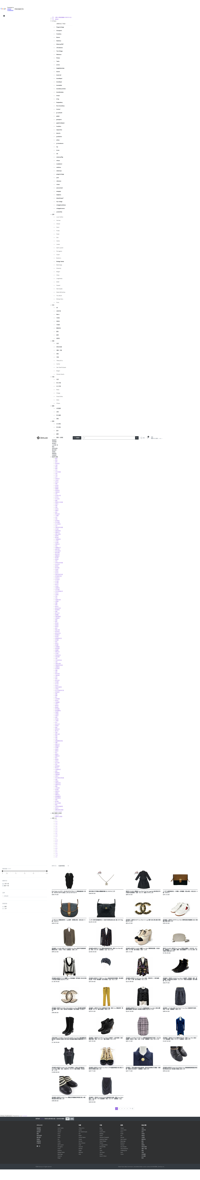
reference (58, 181)
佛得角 (56, 487)
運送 (53, 446)
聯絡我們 (54, 440)
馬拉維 (56, 789)
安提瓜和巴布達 (59, 574)
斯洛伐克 (57, 631)
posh (57, 177)
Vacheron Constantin (104, 1137)
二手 (5, 908)
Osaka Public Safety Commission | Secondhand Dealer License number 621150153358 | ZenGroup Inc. (141, 1166)
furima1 (58, 109)
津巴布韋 (57, 673)
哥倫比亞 (57, 532)
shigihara (58, 194)
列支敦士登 (58, 495)
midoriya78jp (59, 157)
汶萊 (56, 658)
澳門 (56, 462)
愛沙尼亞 (57, 613)
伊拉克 (56, 482)
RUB (56, 848)
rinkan (58, 184)
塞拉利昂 (57, 554)
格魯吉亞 (57, 651)
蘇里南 (56, 759)
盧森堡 (56, 707)
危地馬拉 (57, 520)
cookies (42, 1118)
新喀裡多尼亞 (58, 638)
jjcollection (59, 136)
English (57, 815)
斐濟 (56, 628)
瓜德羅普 (57, 647)
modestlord (59, 164)
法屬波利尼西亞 (59, 665)
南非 (56, 512)
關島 (56, 804)
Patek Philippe (103, 1141)
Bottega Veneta (60, 261)
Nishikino (58, 41)
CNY (56, 826)
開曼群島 (57, 773)
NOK (56, 841)
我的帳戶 (54, 443)
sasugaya (58, 191)
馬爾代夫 (57, 794)
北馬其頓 (57, 788)
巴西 (56, 598)
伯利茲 (56, 485)
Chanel (58, 224)
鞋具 (143, 1158)
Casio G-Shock (103, 1156)
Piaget (80, 1150)
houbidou (58, 126)
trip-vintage (59, 201)
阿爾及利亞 (58, 783)
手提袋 (58, 324)
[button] (156, 438)
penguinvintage (60, 174)
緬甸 (56, 727)
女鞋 (57, 412)
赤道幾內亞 (58, 769)
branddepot (59, 78)
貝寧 (56, 764)
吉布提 (56, 529)
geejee (57, 116)
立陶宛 (56, 720)
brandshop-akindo (61, 88)
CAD (56, 823)
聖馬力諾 (57, 734)
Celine (58, 241)
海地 (56, 677)
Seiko (57, 400)
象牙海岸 (57, 762)
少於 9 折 (6, 883)
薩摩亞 (56, 754)
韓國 (56, 786)
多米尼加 (57, 564)
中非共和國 (58, 472)
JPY (56, 820)
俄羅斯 (56, 488)
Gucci (57, 227)
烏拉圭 (56, 685)
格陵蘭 (56, 650)
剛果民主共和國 (59, 502)
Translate (24, 1116)
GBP (56, 833)
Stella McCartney (60, 292)
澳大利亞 (57, 680)
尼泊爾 (56, 583)
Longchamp (59, 278)
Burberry (58, 258)
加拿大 (56, 504)
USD (56, 857)
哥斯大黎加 (58, 534)
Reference (58, 54)
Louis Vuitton (59, 217)
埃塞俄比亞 (58, 547)
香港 (56, 460)
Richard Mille (102, 1146)
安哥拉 (56, 571)
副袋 (57, 335)
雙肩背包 (58, 328)
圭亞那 (56, 542)
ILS (56, 838)
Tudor (101, 1150)
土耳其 (56, 541)
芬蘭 (56, 739)
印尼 (56, 517)
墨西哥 (56, 559)
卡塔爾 (56, 515)
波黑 (56, 672)
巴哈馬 (56, 586)
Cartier (58, 364)
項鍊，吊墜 (59, 350)
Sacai (122, 1152)
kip (57, 147)
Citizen (58, 403)
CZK (56, 828)
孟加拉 (56, 569)
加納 (56, 505)
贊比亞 (56, 767)
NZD (56, 843)
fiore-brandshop (60, 106)
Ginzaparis (59, 30)
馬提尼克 (57, 791)
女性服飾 (58, 408)
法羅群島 (57, 667)
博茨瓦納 (57, 514)
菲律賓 (56, 747)
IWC (101, 1148)
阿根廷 (56, 781)
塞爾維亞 (57, 556)
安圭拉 (56, 573)
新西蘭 (56, 640)
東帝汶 (56, 643)
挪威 (56, 620)
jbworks (58, 133)
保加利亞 (57, 490)
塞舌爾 (56, 557)
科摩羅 (56, 714)
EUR (56, 831)
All (57, 307)
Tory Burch (59, 295)
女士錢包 (58, 424)
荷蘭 (56, 742)
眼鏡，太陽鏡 (59, 437)
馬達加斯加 (58, 798)
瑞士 (56, 697)
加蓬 (56, 507)
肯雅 (56, 737)
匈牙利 (56, 509)
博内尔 (56, 808)
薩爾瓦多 (57, 756)
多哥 (56, 561)
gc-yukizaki (59, 112)
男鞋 (57, 418)
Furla (57, 302)
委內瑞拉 (57, 567)
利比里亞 (57, 499)
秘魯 (56, 717)
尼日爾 (56, 581)
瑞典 (56, 695)
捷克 (56, 621)
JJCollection (59, 47)
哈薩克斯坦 (58, 531)
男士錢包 (58, 427)
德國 (56, 611)
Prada (58, 230)
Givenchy (58, 268)
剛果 (56, 500)
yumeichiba (59, 212)
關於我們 (54, 450)
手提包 (58, 318)
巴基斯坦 (57, 588)
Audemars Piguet (103, 1139)
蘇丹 (56, 757)
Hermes (58, 220)
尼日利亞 (57, 579)
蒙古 (56, 752)
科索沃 (56, 715)
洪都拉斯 (57, 675)
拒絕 (72, 1118)
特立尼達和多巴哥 (59, 690)
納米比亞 (57, 724)
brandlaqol (59, 82)
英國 (56, 736)
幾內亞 (56, 606)
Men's (57, 314)
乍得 (56, 475)
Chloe (57, 275)
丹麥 (56, 473)
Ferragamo (59, 251)
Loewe (58, 244)
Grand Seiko (59, 396)
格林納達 (57, 648)
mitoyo (58, 160)
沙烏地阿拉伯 (58, 660)
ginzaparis (59, 119)
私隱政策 (54, 455)
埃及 (56, 546)
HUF (56, 836)
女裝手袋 (58, 311)
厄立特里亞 (58, 524)
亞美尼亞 (57, 478)
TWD (56, 855)
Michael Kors (59, 299)
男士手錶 (58, 383)
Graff (80, 1144)
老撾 (56, 732)
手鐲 (57, 357)
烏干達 (56, 683)
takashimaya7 (59, 198)
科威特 (56, 712)
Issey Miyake (123, 1146)
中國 (56, 465)
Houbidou (58, 34)
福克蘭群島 (58, 710)
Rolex (57, 389)
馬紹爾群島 (58, 796)
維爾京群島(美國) (59, 810)
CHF (56, 825)
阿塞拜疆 (57, 774)
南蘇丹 (56, 510)
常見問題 (54, 441)
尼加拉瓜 (57, 578)
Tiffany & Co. (59, 360)
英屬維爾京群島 (59, 741)
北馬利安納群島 (59, 806)
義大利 (56, 731)
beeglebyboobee (60, 68)
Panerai (101, 1143)
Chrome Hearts (60, 374)
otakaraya (59, 171)
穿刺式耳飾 (59, 347)
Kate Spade (59, 288)
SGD (56, 852)
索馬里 (56, 725)
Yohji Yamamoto (124, 1148)
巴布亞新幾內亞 (59, 591)
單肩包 (58, 321)
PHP (56, 845)
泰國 (56, 468)
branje (58, 95)
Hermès (59, 1130)
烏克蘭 (56, 682)
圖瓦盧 (56, 537)
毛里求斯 (57, 657)
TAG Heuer (102, 1152)
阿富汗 (56, 776)
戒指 (57, 353)
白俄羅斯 (57, 702)
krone (57, 150)
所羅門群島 (58, 616)
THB (56, 853)
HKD (56, 835)
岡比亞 (56, 584)
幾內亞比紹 (58, 608)
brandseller (59, 85)
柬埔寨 (56, 645)
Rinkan (58, 58)
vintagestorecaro (60, 208)
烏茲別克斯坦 (58, 687)
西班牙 (56, 761)
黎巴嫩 (56, 801)
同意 (68, 1118)
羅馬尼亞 (57, 729)
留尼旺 (56, 700)
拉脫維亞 (57, 618)
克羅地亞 (57, 492)
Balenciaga (59, 265)
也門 (56, 477)
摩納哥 (56, 625)
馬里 (56, 799)
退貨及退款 (55, 448)
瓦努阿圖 (57, 699)
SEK (56, 850)
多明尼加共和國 (59, 562)
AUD (56, 821)
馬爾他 (56, 793)
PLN (56, 846)
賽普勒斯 (57, 766)
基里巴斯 (57, 549)
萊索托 (56, 749)
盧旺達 (56, 705)
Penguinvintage (60, 27)
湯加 (56, 678)
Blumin (58, 37)
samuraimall (59, 188)
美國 (56, 467)
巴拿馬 (56, 594)
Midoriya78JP (59, 44)
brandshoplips (59, 92)
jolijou (58, 140)
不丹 (56, 470)
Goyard (58, 285)
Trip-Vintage (59, 51)
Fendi (57, 234)
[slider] (2, 871)
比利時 (56, 653)
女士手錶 (58, 386)
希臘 (56, 603)
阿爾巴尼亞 (58, 784)
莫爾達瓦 (57, 746)
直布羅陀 (57, 709)
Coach (58, 254)
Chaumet (81, 1146)
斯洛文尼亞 (58, 633)
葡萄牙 (56, 751)
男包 (143, 1131)
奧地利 (56, 566)
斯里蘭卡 (57, 635)
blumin (58, 71)
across (58, 64)
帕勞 (56, 604)
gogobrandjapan (60, 123)
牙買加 (56, 689)
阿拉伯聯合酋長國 (59, 778)
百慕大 (56, 704)
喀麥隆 (56, 536)
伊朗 (56, 483)
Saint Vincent (58, 811)
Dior (57, 237)
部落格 (53, 452)
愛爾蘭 (56, 615)
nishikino (58, 167)
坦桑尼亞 (57, 544)
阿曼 (56, 779)
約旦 (56, 722)
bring (57, 99)
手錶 (143, 1128)
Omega (58, 393)
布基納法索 (58, 599)
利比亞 (56, 497)
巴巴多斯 (57, 589)
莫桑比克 (57, 744)
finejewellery (59, 102)
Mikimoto (81, 1152)
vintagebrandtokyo (61, 205)
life (57, 153)
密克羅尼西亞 (58, 576)
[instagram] (39, 1146)
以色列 (56, 480)
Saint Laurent (59, 248)
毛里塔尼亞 (58, 655)
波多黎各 (57, 668)
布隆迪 (56, 601)
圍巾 (57, 430)
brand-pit (58, 75)
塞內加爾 (57, 552)
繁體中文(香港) (58, 816)
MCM (57, 282)
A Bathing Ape (124, 1150)
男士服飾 (58, 415)
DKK (56, 830)
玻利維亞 (57, 692)
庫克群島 (57, 609)
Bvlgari (58, 271)
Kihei (80, 1154)
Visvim (122, 1154)
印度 (56, 519)
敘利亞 (56, 626)
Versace (122, 1144)
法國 (56, 662)
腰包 (57, 331)
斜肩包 (58, 338)
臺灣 (56, 458)
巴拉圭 (56, 593)
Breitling (101, 1133)
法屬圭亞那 (58, 663)
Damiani (80, 1148)
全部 (57, 343)
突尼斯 (56, 719)
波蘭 (56, 670)
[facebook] (37, 1146)
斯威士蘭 (57, 630)
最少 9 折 (6, 885)
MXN (56, 840)
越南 (56, 771)
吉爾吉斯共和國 (59, 527)
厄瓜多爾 (57, 522)
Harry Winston (82, 1143)
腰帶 (57, 434)
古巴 (56, 525)
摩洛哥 (56, 623)
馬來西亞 (57, 463)
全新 (5, 906)
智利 (56, 641)
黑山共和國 (58, 803)
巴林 (56, 596)
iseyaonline (59, 130)
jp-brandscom (59, 143)
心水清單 (54, 445)
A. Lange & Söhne (104, 1144)
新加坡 (56, 636)
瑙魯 (56, 694)
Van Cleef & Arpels (61, 367)
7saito (57, 61)
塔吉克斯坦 (58, 551)
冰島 (56, 494)
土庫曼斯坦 (58, 539)
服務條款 (54, 453)
